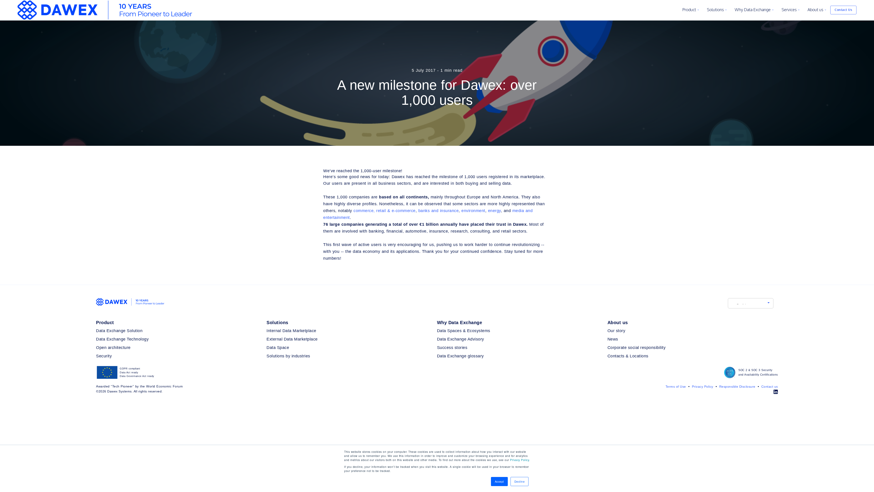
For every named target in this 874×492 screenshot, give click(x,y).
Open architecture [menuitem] (113, 347)
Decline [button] (519, 481)
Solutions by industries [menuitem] (288, 356)
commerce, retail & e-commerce (384, 210)
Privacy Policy (519, 460)
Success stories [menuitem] (452, 347)
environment (473, 210)
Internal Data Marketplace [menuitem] (291, 330)
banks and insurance (438, 210)
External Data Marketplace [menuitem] (292, 339)
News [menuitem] (612, 339)
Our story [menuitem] (616, 330)
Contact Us (843, 10)
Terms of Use (676, 386)
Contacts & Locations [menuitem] (627, 356)
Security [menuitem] (104, 356)
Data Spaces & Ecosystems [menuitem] (463, 330)
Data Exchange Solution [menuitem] (119, 330)
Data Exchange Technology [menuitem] (122, 339)
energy (494, 210)
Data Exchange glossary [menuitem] (460, 356)
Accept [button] (499, 481)
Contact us (769, 386)
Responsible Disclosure (736, 386)
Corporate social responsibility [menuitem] (636, 347)
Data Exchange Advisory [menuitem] (460, 339)
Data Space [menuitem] (278, 347)
